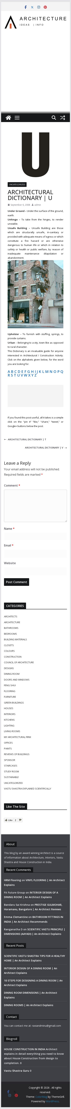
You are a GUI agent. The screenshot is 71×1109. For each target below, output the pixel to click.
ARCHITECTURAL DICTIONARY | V (44, 447)
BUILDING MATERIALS (15, 639)
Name (9, 529)
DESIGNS (9, 668)
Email (8, 545)
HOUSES (8, 708)
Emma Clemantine (16, 917)
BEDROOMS (10, 633)
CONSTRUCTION (12, 656)
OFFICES (8, 742)
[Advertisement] (35, 68)
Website (10, 563)
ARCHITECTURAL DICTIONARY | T (27, 439)
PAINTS (8, 748)
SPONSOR (9, 760)
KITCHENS (9, 719)
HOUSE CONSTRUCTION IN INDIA (24, 1049)
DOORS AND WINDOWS (16, 679)
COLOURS (9, 651)
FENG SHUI (10, 685)
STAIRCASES (10, 765)
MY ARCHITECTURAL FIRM (17, 737)
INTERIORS (9, 714)
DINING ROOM (11, 673)
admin (37, 204)
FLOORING (9, 691)
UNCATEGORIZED (17, 184)
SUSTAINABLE (11, 777)
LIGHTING (9, 725)
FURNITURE (10, 696)
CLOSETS (9, 645)
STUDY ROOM (11, 771)
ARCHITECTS (10, 616)
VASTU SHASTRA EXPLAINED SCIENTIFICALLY (27, 788)
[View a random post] (62, 117)
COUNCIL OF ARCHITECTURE (19, 662)
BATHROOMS (11, 628)
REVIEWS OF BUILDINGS (16, 754)
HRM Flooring (12, 880)
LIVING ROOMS (12, 731)
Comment (12, 485)
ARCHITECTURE (12, 622)
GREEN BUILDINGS (14, 702)
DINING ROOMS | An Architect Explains (28, 1005)
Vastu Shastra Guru (16, 1070)
